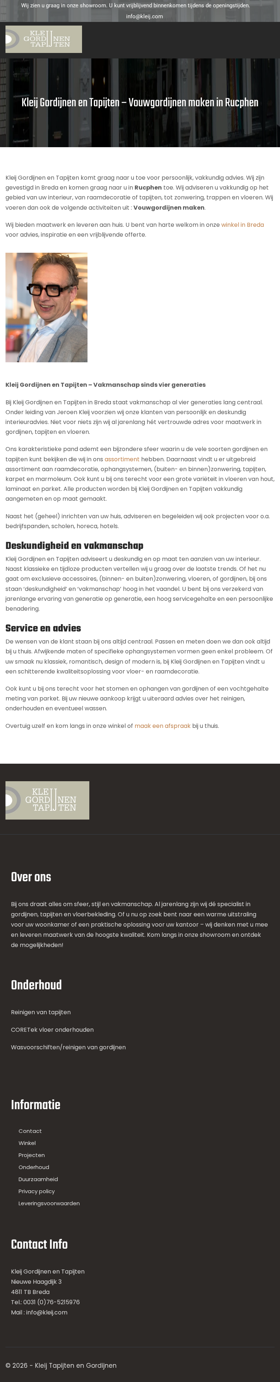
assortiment (123, 459)
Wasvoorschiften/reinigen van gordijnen (68, 1047)
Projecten (32, 1155)
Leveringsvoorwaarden (49, 1203)
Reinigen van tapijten (41, 1012)
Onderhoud (34, 1167)
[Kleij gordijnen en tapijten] (43, 39)
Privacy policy (37, 1191)
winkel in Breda (242, 225)
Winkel (27, 1143)
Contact (30, 1131)
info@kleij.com (144, 16)
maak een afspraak (163, 726)
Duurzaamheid (38, 1179)
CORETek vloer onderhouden (52, 1030)
